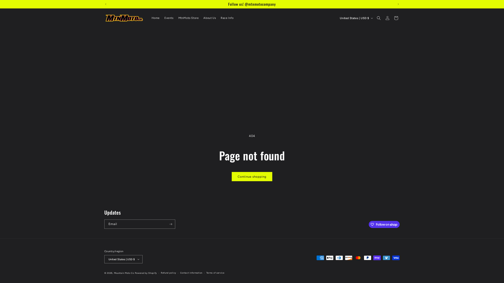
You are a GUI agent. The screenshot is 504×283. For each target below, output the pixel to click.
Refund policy (168, 273)
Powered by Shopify (146, 273)
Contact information (191, 273)
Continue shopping (252, 176)
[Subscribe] (170, 224)
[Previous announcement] (105, 4)
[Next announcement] (398, 4)
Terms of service (215, 273)
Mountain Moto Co (124, 273)
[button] (378, 18)
